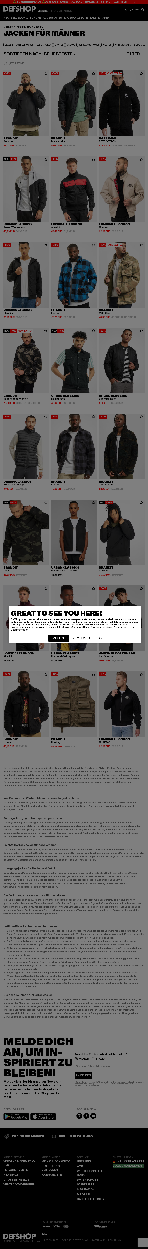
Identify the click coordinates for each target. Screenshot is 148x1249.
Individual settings (86, 638)
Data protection (19, 629)
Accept (58, 638)
